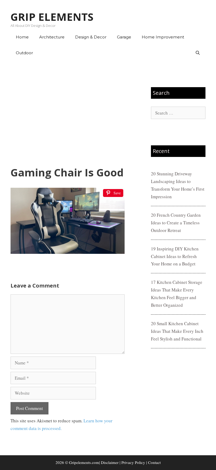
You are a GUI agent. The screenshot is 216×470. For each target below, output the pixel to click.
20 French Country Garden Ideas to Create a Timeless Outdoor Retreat (176, 222)
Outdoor (24, 52)
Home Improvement (163, 36)
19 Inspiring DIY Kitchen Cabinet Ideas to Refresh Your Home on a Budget (175, 256)
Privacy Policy (133, 462)
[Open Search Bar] (197, 53)
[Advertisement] (67, 113)
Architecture (52, 36)
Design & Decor (90, 36)
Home (22, 36)
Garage (124, 36)
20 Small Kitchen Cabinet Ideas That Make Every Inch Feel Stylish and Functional (177, 331)
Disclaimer (110, 462)
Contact (154, 462)
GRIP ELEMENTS (52, 16)
